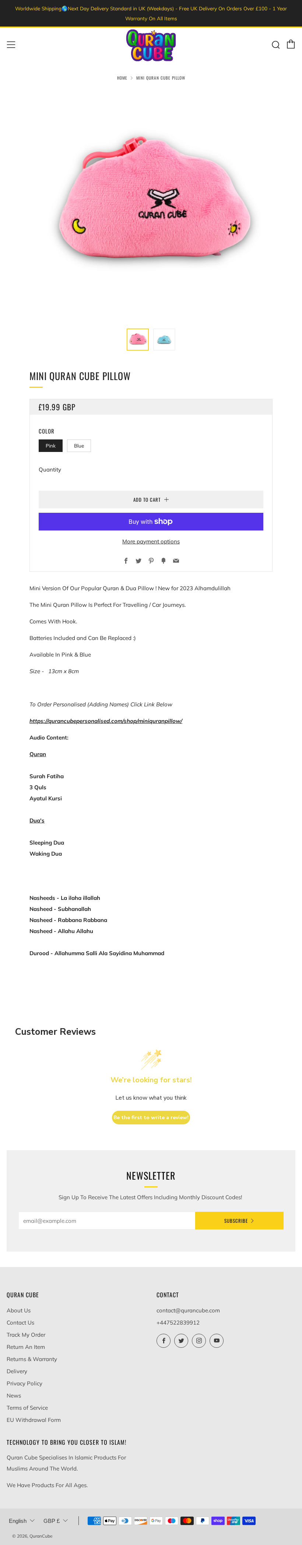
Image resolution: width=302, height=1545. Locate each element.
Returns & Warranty (32, 1359)
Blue (79, 445)
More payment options (151, 541)
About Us (19, 1310)
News (14, 1395)
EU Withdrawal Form (34, 1419)
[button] (138, 339)
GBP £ (51, 1521)
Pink (51, 445)
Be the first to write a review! (151, 1117)
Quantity (50, 469)
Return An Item (26, 1346)
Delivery (17, 1371)
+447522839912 (178, 1322)
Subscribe (236, 1220)
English (18, 1521)
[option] (151, 205)
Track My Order (26, 1334)
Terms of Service (27, 1407)
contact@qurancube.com (188, 1310)
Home (122, 78)
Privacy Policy (24, 1383)
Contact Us (20, 1322)
